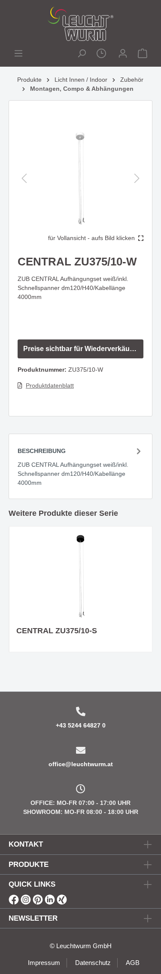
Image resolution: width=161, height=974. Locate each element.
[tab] (80, 466)
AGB (133, 962)
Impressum (44, 962)
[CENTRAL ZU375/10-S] (80, 576)
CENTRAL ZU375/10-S (56, 630)
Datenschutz (93, 962)
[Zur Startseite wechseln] (80, 23)
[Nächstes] (137, 178)
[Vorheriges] (24, 178)
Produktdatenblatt (50, 385)
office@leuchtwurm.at (81, 764)
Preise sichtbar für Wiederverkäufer (80, 348)
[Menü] (18, 54)
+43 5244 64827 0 (81, 725)
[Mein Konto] (123, 54)
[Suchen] (81, 54)
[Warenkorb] (142, 54)
